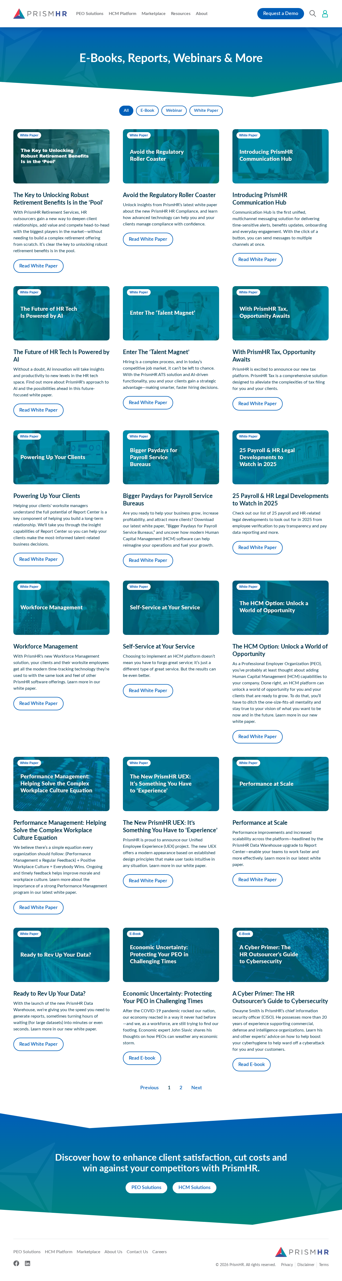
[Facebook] (16, 1263)
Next (196, 1088)
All (126, 110)
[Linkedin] (27, 1263)
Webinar (174, 110)
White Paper (206, 110)
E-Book (147, 110)
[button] (89, 13)
